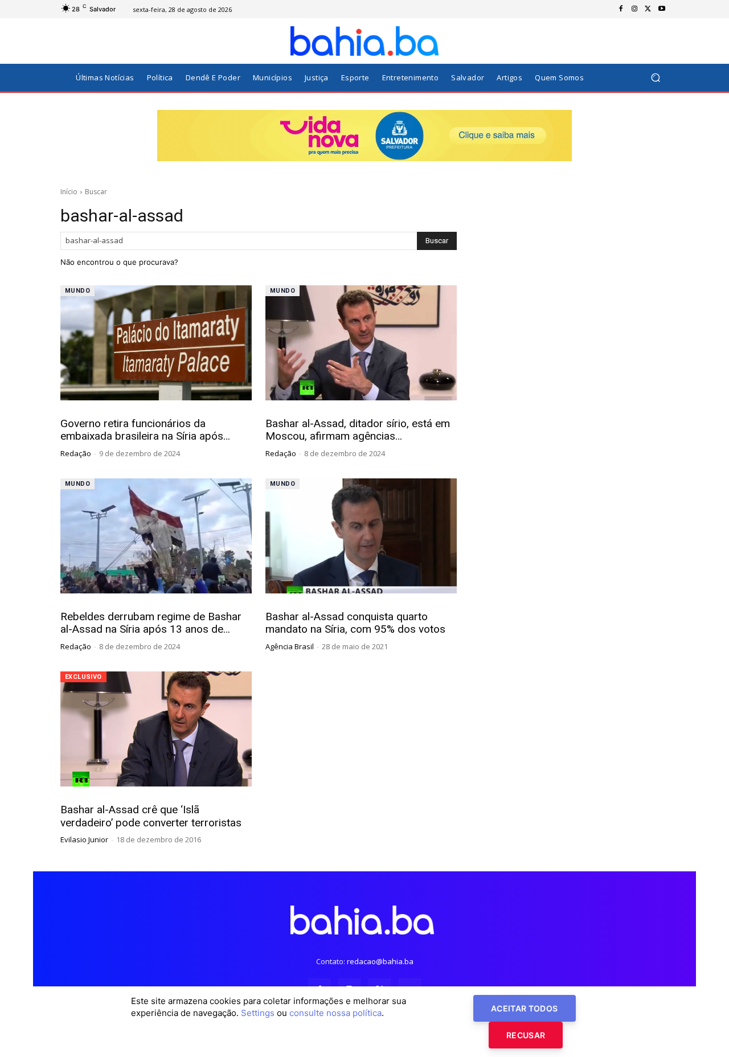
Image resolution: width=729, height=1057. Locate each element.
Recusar (525, 1035)
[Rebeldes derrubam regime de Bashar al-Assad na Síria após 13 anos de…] (156, 535)
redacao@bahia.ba (380, 961)
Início (68, 191)
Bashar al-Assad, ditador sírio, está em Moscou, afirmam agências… (357, 430)
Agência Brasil (289, 646)
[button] (655, 77)
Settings (258, 1012)
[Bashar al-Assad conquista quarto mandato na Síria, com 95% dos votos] (361, 535)
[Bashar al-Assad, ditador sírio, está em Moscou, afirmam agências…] (361, 342)
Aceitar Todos (524, 1008)
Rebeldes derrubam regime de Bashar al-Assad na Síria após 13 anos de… (150, 623)
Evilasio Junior (84, 839)
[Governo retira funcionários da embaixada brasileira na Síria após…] (156, 342)
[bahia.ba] (364, 41)
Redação (75, 453)
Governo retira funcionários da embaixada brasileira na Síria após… (145, 430)
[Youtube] (662, 9)
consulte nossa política (335, 1012)
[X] (648, 9)
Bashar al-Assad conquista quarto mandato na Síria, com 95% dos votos (355, 623)
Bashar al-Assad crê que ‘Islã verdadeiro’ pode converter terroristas (150, 816)
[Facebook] (621, 9)
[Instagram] (634, 9)
